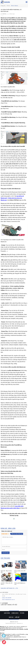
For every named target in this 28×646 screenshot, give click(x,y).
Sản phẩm (7, 613)
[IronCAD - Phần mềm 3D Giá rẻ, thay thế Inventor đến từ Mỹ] (7, 577)
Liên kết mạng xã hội (9, 604)
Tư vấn (22, 613)
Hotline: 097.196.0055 (6, 597)
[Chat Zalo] (3, 635)
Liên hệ (17, 617)
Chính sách (14, 613)
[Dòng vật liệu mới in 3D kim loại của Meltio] (20, 565)
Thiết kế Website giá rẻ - (11, 623)
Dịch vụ (11, 617)
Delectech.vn (20, 623)
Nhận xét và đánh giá (7, 531)
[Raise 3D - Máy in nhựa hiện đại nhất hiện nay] (7, 565)
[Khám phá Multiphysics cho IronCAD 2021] (20, 577)
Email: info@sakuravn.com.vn (8, 599)
